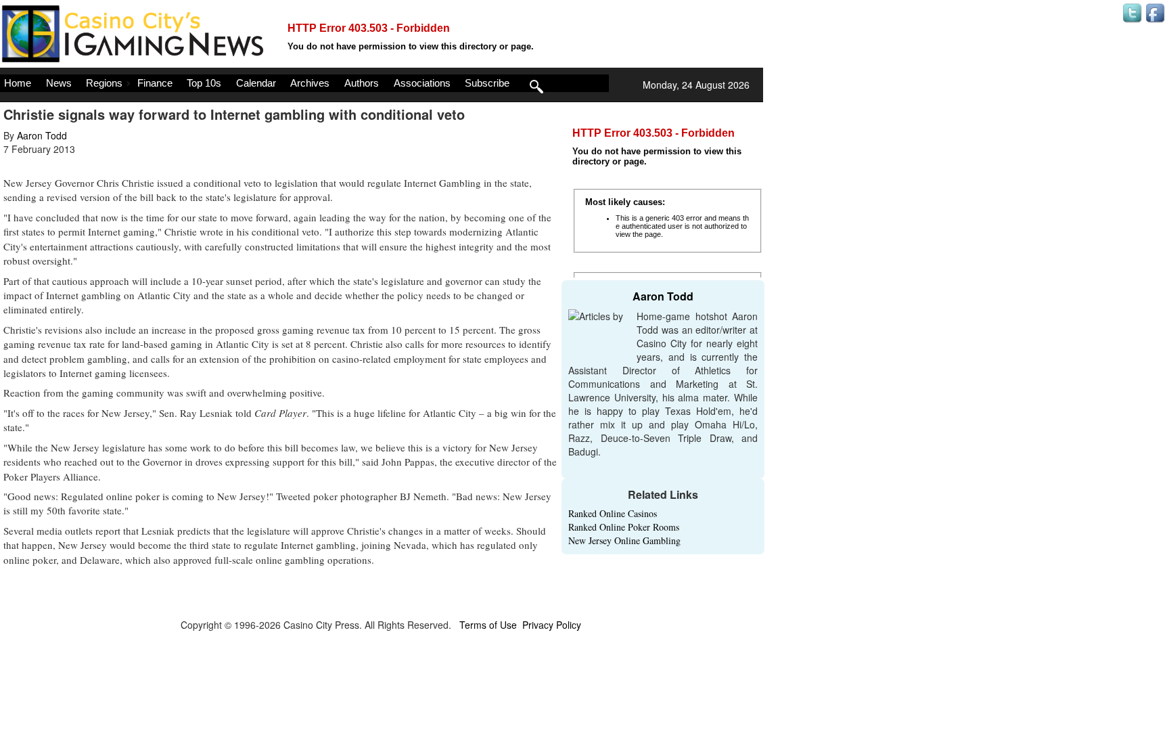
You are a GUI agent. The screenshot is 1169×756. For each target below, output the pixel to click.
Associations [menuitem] (422, 83)
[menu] (304, 83)
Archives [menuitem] (309, 83)
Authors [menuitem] (361, 83)
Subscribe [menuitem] (487, 83)
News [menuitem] (59, 83)
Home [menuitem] (17, 83)
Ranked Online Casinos (612, 513)
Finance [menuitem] (155, 83)
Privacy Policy (551, 624)
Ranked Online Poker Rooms (623, 526)
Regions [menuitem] (104, 83)
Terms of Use (488, 624)
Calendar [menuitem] (256, 83)
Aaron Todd (42, 135)
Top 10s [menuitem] (204, 83)
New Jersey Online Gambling (624, 540)
